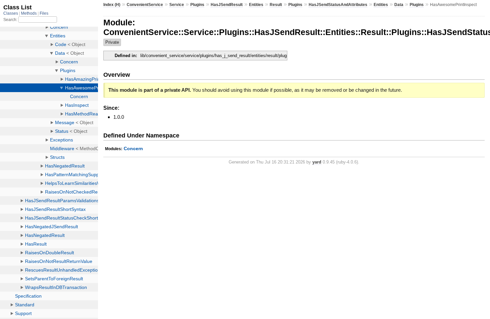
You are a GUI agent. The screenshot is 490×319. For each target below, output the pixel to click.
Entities (256, 4)
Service (176, 4)
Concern (133, 148)
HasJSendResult (227, 4)
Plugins (197, 4)
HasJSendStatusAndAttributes (338, 4)
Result (276, 4)
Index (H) (111, 4)
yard (316, 162)
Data (398, 4)
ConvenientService (145, 4)
